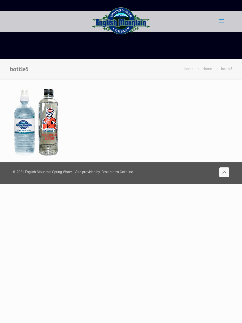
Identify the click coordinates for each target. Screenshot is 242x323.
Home (188, 69)
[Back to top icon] (224, 172)
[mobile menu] (222, 21)
